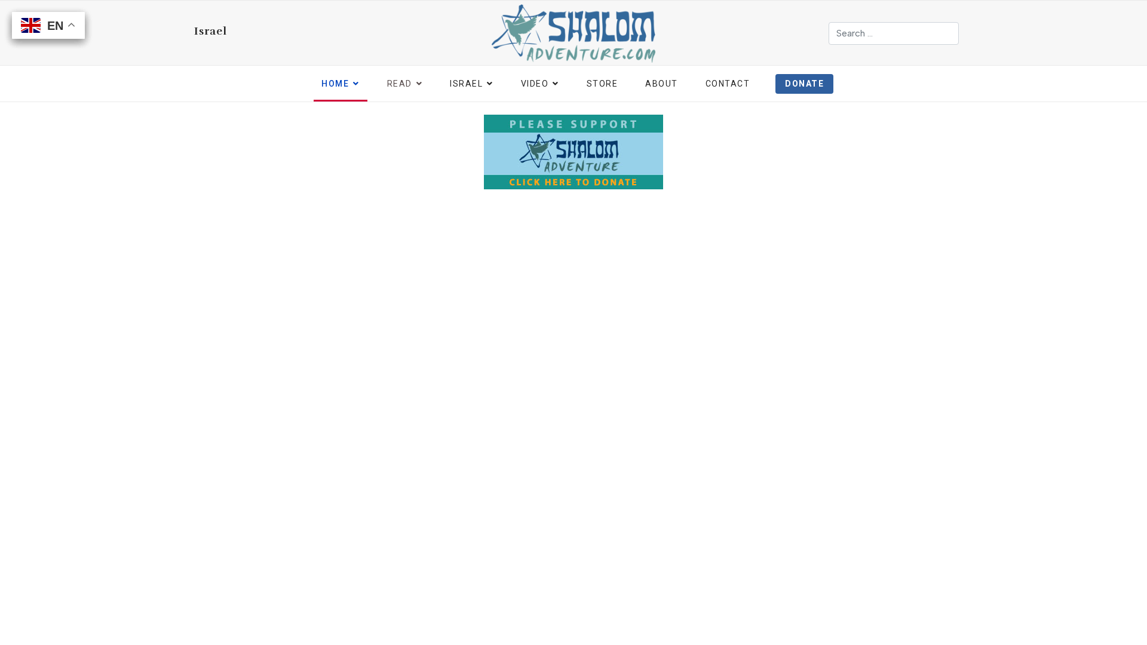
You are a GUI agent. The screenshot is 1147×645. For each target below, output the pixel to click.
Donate (804, 83)
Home (335, 83)
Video (535, 83)
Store (602, 83)
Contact (728, 83)
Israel (210, 31)
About (661, 83)
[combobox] (894, 33)
